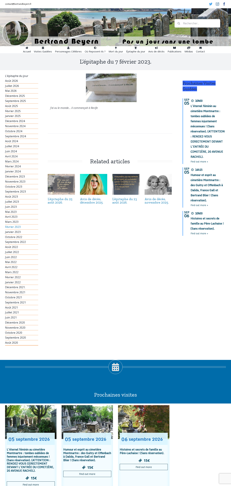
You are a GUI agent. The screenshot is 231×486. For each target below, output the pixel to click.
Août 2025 (11, 106)
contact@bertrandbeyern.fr (18, 4)
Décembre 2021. (15, 287)
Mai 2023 (11, 212)
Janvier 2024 (13, 171)
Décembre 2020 (15, 322)
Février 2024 (13, 166)
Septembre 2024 (15, 136)
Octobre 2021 (13, 297)
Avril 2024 (11, 156)
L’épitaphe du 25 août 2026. (60, 200)
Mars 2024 (11, 161)
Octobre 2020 (13, 333)
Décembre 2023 (15, 176)
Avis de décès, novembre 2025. (157, 200)
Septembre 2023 (15, 191)
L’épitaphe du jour (16, 76)
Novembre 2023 (15, 181)
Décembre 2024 (15, 121)
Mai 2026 (11, 91)
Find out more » (199, 161)
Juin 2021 (11, 317)
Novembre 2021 (15, 292)
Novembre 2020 (15, 327)
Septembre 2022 (15, 242)
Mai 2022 (11, 262)
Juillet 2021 (12, 312)
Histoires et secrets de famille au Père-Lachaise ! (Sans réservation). (207, 223)
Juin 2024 (11, 151)
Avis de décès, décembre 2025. (91, 200)
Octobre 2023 (13, 186)
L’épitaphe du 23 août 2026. (124, 200)
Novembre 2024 (15, 126)
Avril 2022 (11, 267)
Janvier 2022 (13, 282)
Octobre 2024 (13, 131)
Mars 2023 (11, 222)
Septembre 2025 (15, 101)
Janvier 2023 (13, 232)
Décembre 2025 (15, 96)
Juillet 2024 (12, 146)
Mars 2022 (11, 272)
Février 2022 (13, 277)
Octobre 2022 (13, 237)
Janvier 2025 (13, 116)
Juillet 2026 (12, 86)
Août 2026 (11, 81)
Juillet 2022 (12, 252)
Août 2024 (11, 141)
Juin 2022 (11, 257)
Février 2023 (13, 227)
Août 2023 (11, 196)
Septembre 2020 (15, 337)
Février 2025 (13, 111)
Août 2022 (11, 247)
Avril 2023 (11, 217)
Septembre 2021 (15, 302)
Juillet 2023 (12, 202)
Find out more (87, 474)
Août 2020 (11, 343)
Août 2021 (11, 307)
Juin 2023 (11, 207)
